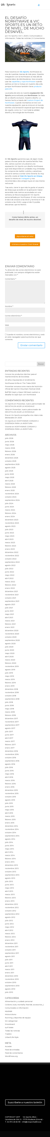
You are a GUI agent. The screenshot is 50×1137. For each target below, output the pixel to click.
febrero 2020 (10, 663)
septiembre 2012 (12, 914)
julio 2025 (9, 471)
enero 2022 (10, 588)
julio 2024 (9, 503)
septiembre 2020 (12, 640)
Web (7, 325)
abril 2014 (9, 852)
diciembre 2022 (11, 552)
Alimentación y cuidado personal (18, 1001)
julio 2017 (9, 731)
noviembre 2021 (12, 595)
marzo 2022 (10, 582)
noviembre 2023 (12, 523)
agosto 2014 (10, 839)
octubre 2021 (10, 598)
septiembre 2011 (12, 953)
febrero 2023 (10, 546)
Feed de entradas (12, 1050)
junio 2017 (9, 735)
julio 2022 (9, 569)
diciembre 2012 (11, 904)
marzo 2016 (10, 780)
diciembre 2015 (11, 790)
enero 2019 (9, 686)
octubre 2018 (10, 696)
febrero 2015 (10, 819)
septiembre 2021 (12, 601)
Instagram (25, 178)
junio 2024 (9, 507)
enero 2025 (10, 490)
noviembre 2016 (12, 754)
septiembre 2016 (12, 761)
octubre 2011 (10, 950)
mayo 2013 (9, 888)
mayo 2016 (9, 774)
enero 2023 (10, 549)
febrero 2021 (10, 624)
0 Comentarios (38, 38)
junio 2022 (9, 572)
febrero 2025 (10, 487)
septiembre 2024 (12, 500)
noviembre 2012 (12, 907)
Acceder (8, 1046)
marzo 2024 (10, 510)
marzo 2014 (10, 855)
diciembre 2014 (11, 826)
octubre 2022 (10, 559)
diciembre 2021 (11, 591)
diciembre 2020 (11, 630)
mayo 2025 (9, 477)
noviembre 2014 (12, 829)
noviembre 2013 (12, 868)
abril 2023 (9, 539)
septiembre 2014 (12, 836)
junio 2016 (9, 771)
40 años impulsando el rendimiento (20, 380)
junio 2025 (9, 474)
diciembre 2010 (11, 976)
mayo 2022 (9, 575)
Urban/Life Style (11, 1037)
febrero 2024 (10, 513)
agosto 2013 (10, 878)
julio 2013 (9, 881)
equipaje (8, 1011)
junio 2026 (9, 441)
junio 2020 (9, 650)
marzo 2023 (10, 543)
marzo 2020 (10, 660)
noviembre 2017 (12, 722)
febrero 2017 (10, 745)
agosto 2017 (10, 728)
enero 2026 (10, 455)
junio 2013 (9, 885)
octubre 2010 (10, 982)
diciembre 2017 (11, 718)
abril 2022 (9, 578)
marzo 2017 (10, 741)
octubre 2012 (10, 911)
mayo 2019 (9, 676)
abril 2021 (9, 617)
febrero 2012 (10, 937)
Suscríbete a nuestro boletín (25, 1102)
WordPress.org (11, 1056)
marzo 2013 (10, 894)
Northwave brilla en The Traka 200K (20, 383)
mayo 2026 (9, 445)
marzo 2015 (10, 816)
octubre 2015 (10, 797)
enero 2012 (9, 940)
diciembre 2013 (11, 865)
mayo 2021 (9, 614)
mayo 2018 (9, 709)
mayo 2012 (9, 927)
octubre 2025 (10, 461)
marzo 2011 (9, 969)
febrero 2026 (10, 451)
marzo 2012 (10, 934)
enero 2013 (9, 901)
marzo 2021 (10, 621)
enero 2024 (10, 516)
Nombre (9, 306)
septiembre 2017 (12, 725)
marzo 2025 (10, 484)
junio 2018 (9, 705)
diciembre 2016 (11, 751)
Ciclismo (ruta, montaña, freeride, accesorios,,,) (24, 1005)
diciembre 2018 (11, 689)
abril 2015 (9, 813)
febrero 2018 (10, 715)
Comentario (10, 279)
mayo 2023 (9, 536)
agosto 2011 (10, 956)
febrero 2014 (10, 859)
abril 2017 (9, 738)
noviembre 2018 (12, 692)
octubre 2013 (10, 872)
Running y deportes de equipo (18, 1018)
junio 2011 (9, 963)
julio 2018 (9, 702)
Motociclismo (10, 1014)
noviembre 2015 (11, 793)
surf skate (9, 1027)
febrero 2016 (10, 784)
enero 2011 (9, 973)
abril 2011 (9, 966)
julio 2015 (9, 803)
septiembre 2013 (12, 875)
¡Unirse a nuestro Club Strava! (25, 244)
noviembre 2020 (12, 634)
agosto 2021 (10, 604)
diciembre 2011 (11, 943)
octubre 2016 (10, 758)
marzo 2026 (10, 448)
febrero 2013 (10, 898)
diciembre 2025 (11, 458)
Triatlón (8, 1034)
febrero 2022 (10, 585)
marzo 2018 (10, 712)
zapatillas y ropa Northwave (23, 82)
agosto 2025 (10, 468)
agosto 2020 (10, 644)
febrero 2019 (10, 683)
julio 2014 (9, 842)
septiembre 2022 (12, 562)
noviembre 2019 (12, 666)
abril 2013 (9, 891)
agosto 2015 (10, 800)
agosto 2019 (10, 670)
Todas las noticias (23, 38)
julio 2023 (9, 529)
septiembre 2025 (12, 464)
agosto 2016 (10, 764)
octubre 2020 (11, 637)
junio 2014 (9, 846)
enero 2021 (9, 627)
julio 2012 (9, 920)
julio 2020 (9, 647)
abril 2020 (9, 657)
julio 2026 (9, 438)
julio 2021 (9, 608)
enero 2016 (9, 787)
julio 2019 (9, 673)
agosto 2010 (10, 989)
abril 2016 (9, 777)
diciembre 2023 (11, 520)
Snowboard (10, 1024)
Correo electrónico (13, 316)
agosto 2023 (10, 526)
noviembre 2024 (12, 494)
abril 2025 (9, 481)
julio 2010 (9, 992)
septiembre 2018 (12, 699)
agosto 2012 (10, 917)
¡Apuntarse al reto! (25, 236)
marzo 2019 (10, 679)
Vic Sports (12, 36)
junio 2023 (9, 533)
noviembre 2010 (12, 979)
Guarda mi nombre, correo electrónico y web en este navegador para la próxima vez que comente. (25, 337)
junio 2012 (9, 924)
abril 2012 (9, 930)
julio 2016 (9, 767)
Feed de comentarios (14, 1053)
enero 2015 (9, 823)
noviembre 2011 (11, 947)
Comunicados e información (16, 1008)
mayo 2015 (9, 810)
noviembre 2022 (12, 556)
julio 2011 (9, 960)
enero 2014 (9, 862)
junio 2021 (9, 611)
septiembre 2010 (12, 986)
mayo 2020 (9, 653)
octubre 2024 (10, 497)
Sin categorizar (11, 1021)
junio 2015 (9, 806)
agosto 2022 (10, 565)
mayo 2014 (9, 849)
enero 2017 (9, 748)
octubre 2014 (10, 833)
